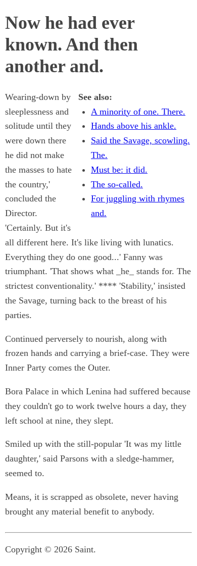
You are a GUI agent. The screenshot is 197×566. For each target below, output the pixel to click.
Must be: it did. (119, 170)
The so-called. (117, 184)
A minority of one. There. (138, 112)
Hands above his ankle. (133, 126)
